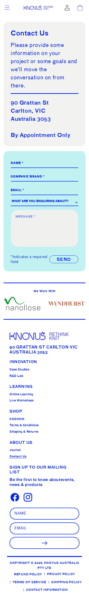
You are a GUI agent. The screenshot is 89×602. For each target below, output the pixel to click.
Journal (15, 450)
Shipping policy (66, 582)
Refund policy (28, 574)
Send (64, 259)
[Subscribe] (44, 543)
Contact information (47, 590)
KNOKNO (17, 419)
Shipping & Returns (23, 431)
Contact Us (18, 456)
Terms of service (29, 582)
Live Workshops (21, 400)
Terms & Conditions (24, 425)
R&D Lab (16, 376)
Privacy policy (61, 574)
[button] (7, 7)
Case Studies (19, 369)
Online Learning (21, 394)
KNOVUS (51, 563)
